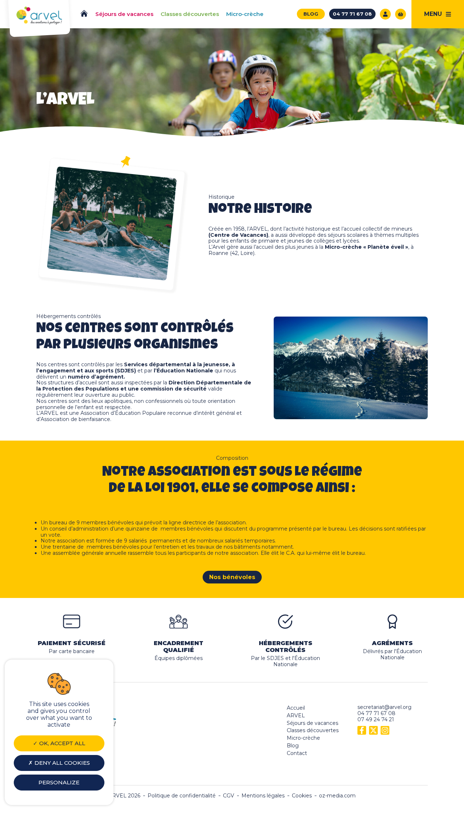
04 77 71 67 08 (376, 713)
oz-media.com (337, 796)
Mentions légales (263, 796)
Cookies (302, 796)
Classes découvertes (313, 730)
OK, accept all (61, 743)
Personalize (58, 782)
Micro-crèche (303, 738)
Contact (297, 753)
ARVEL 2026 (124, 796)
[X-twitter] (373, 730)
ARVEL (296, 715)
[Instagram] (385, 730)
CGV (228, 796)
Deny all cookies (61, 762)
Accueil (296, 708)
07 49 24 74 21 (375, 719)
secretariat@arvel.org (384, 707)
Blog (293, 745)
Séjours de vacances (312, 723)
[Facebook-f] (361, 730)
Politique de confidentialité (182, 796)
